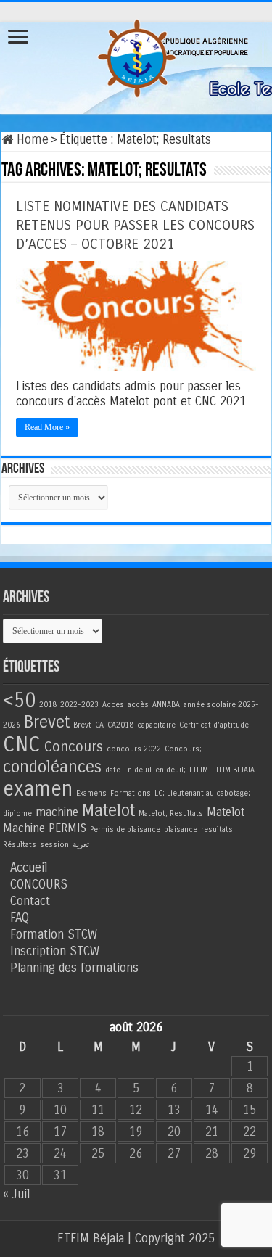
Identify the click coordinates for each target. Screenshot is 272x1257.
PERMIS (67, 828)
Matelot (108, 810)
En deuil (138, 770)
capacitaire (156, 725)
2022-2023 (79, 704)
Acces (113, 704)
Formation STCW (53, 934)
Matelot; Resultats (171, 813)
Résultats (19, 844)
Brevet (47, 722)
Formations (130, 793)
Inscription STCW (54, 951)
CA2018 (120, 725)
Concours (73, 746)
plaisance (180, 829)
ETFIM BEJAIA (233, 770)
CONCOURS (38, 884)
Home (31, 139)
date (112, 770)
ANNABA (166, 704)
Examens (91, 793)
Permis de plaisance (125, 829)
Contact (30, 901)
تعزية (81, 844)
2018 (48, 704)
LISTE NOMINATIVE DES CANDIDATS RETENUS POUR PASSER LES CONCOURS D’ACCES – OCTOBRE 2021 (135, 225)
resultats (217, 829)
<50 (19, 700)
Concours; (183, 749)
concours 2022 (134, 749)
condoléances (52, 767)
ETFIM (198, 770)
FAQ (19, 918)
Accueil (28, 867)
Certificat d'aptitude (214, 725)
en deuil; (170, 770)
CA (99, 725)
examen (38, 789)
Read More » (47, 427)
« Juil (16, 1194)
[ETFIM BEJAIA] (136, 55)
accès (138, 704)
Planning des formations (74, 968)
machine (57, 812)
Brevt (82, 725)
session (54, 844)
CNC (22, 744)
